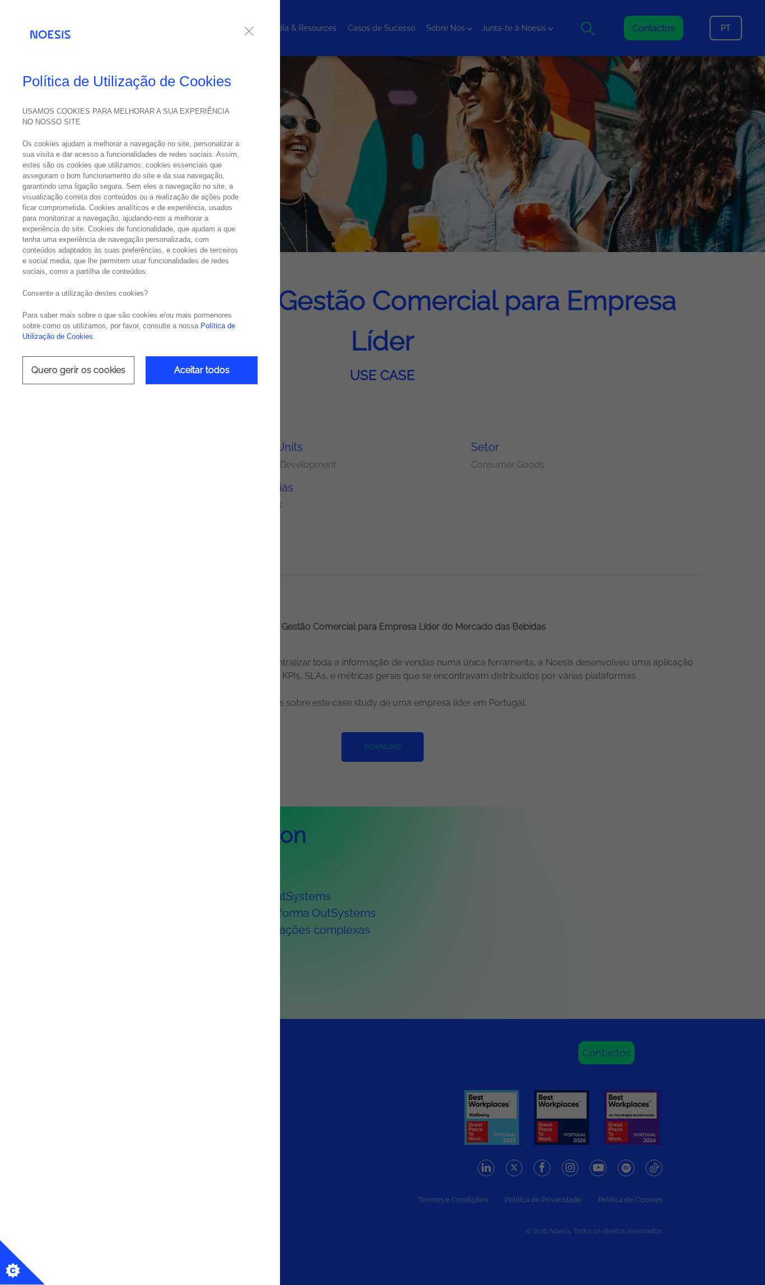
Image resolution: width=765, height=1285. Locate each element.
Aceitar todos (202, 370)
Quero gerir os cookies (78, 370)
